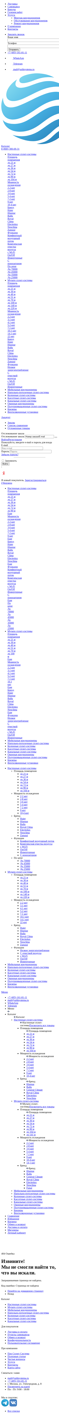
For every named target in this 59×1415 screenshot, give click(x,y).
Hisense (24, 821)
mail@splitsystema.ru (18, 1000)
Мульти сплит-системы (20, 872)
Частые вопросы (16, 1359)
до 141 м (31, 1134)
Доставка (12, 3)
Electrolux (25, 830)
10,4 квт (24, 813)
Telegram (12, 1005)
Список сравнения (18, 425)
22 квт (23, 922)
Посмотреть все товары (41, 1025)
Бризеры (12, 984)
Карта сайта (14, 1367)
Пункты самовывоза (18, 1334)
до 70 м (24, 888)
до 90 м (24, 788)
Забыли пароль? (9, 454)
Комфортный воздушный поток (37, 841)
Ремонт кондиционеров (26, 23)
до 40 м (24, 883)
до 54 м (24, 782)
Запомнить (10, 460)
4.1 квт (24, 908)
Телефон (12, 43)
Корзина (12, 1221)
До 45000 (25, 863)
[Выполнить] (56, 437)
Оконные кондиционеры (21, 978)
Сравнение (13, 1216)
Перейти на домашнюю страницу (26, 1291)
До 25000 (25, 869)
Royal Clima (26, 827)
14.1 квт (24, 919)
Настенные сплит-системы (22, 768)
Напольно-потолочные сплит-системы (28, 1312)
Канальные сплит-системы (22, 975)
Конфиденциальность (19, 1340)
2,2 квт (24, 796)
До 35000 (25, 866)
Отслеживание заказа (12, 436)
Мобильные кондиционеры (22, 964)
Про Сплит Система (18, 1353)
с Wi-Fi (24, 846)
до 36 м (24, 779)
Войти (4, 439)
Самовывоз (14, 6)
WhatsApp (13, 1003)
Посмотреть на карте (19, 1386)
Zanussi (24, 835)
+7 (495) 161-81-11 (17, 52)
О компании (14, 26)
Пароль (5, 451)
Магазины (13, 1230)
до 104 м (24, 790)
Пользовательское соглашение (24, 1343)
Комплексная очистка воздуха (36, 844)
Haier (23, 818)
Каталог (5, 146)
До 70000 (25, 860)
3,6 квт (24, 802)
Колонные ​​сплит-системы (21, 970)
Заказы (11, 422)
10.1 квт (24, 916)
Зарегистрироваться (35, 480)
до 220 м (24, 897)
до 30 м (24, 880)
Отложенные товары (19, 428)
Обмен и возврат (17, 1224)
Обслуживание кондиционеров (31, 20)
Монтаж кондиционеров (27, 18)
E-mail (4, 445)
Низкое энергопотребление (34, 950)
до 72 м (24, 785)
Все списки (14, 1411)
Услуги (11, 15)
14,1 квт (30, 1162)
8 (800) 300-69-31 (10, 149)
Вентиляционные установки (23, 986)
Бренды (12, 9)
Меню (4, 992)
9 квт (23, 810)
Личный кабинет (17, 1232)
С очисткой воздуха (30, 953)
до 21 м (24, 773)
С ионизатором (28, 855)
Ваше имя (13, 37)
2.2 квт (24, 902)
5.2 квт (24, 911)
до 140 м (24, 894)
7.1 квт (24, 914)
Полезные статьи (17, 1356)
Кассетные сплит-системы (22, 972)
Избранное (13, 1218)
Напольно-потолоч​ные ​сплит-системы (28, 967)
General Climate (34, 1090)
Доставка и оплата (17, 1227)
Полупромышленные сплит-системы (27, 981)
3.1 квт (24, 905)
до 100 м (24, 891)
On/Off (23, 849)
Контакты (13, 29)
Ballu (22, 824)
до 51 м (24, 886)
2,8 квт (24, 799)
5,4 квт (24, 804)
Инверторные (27, 852)
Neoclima (25, 832)
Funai (29, 1188)
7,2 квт (24, 807)
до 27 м (24, 776)
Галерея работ (15, 12)
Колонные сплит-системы (21, 1315)
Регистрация (15, 439)
